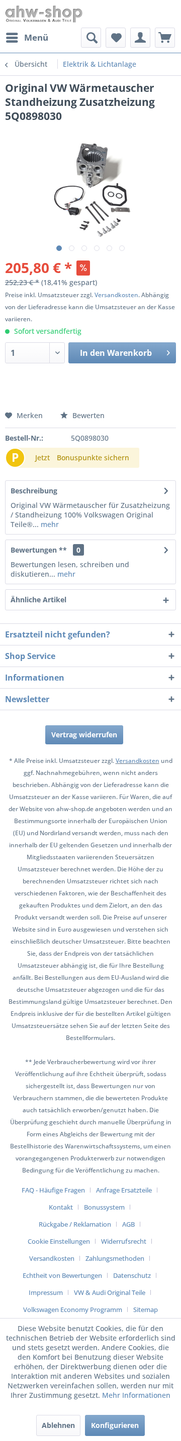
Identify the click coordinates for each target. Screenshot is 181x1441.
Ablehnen (58, 1425)
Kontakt (61, 1207)
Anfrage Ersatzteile (124, 1190)
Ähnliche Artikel (38, 599)
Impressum (46, 1292)
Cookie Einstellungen (59, 1241)
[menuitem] (26, 38)
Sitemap (145, 1309)
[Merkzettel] (116, 38)
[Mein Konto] (140, 38)
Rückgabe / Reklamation (75, 1224)
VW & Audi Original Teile (109, 1292)
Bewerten (87, 415)
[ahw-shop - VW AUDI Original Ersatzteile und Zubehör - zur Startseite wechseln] (44, 14)
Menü (36, 37)
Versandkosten (116, 295)
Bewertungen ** (39, 550)
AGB (128, 1224)
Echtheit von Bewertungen (62, 1275)
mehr (49, 524)
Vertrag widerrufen (84, 734)
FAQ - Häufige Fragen (53, 1190)
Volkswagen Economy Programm (72, 1309)
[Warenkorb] (165, 38)
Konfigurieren (115, 1425)
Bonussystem (104, 1207)
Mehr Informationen (136, 1395)
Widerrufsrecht (123, 1241)
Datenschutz (132, 1275)
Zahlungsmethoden (114, 1258)
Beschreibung (34, 490)
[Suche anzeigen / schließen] (91, 38)
